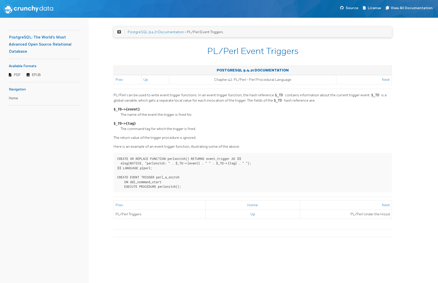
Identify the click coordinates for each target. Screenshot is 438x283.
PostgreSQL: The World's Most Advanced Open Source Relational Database (40, 44)
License (374, 8)
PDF (17, 75)
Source (352, 8)
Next (386, 80)
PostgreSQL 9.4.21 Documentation (156, 32)
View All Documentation (412, 8)
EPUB (36, 75)
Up (145, 80)
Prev (119, 80)
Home (13, 98)
